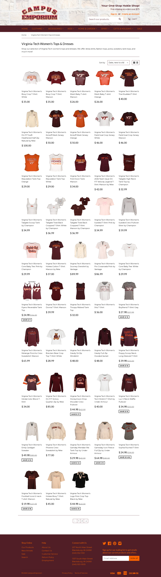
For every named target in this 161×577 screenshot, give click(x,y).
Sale (139, 29)
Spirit (104, 29)
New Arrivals (27, 551)
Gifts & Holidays (123, 29)
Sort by (102, 63)
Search (25, 557)
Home (25, 29)
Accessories (55, 29)
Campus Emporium (34, 573)
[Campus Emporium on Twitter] (104, 544)
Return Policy (48, 557)
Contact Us (47, 551)
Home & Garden (87, 29)
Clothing (37, 29)
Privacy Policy (67, 573)
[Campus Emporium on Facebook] (109, 544)
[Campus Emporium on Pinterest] (114, 544)
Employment (48, 560)
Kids (70, 29)
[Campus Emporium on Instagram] (120, 544)
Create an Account (130, 14)
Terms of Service (81, 573)
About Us (46, 547)
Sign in (114, 14)
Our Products (28, 547)
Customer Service (50, 554)
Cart (134, 19)
